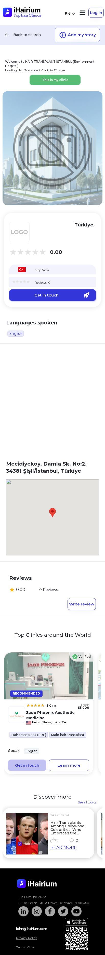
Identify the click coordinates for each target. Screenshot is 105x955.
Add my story (82, 34)
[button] (52, 512)
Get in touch (46, 295)
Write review (81, 604)
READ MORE (63, 847)
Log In (96, 12)
